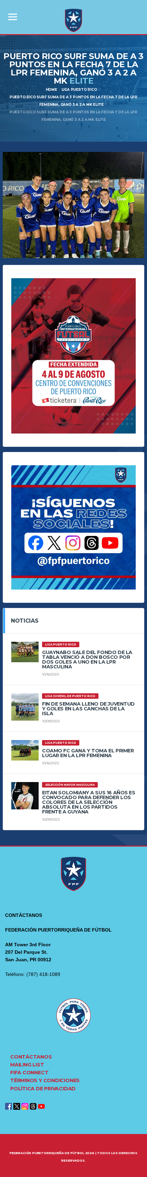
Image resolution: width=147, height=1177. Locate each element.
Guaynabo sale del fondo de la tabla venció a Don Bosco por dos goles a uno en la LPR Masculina (87, 659)
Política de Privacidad (43, 1089)
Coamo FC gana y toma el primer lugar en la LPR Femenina (88, 753)
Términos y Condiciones (45, 1080)
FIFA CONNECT (29, 1072)
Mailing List (27, 1065)
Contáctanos (31, 1057)
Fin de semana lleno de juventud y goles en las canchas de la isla (88, 709)
